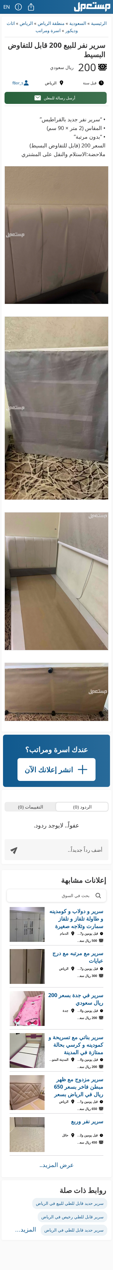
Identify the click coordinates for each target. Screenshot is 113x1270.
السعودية (77, 23)
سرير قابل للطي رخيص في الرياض (72, 1217)
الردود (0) (82, 807)
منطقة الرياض (51, 23)
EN (6, 6)
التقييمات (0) (30, 807)
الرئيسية (99, 23)
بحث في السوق (75, 895)
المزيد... (25, 1229)
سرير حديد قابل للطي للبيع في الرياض (70, 1203)
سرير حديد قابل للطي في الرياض (74, 1230)
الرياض (26, 23)
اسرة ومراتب (48, 30)
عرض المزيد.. (56, 1165)
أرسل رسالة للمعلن (59, 98)
